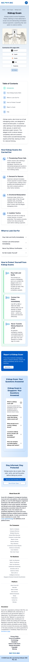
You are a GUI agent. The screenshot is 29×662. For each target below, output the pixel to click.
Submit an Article (14, 570)
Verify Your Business (14, 560)
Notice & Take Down (14, 643)
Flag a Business (14, 543)
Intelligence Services (14, 574)
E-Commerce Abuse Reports (14, 545)
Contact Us (14, 600)
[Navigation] (26, 2)
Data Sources (14, 591)
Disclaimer (4, 607)
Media (14, 595)
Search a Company (14, 529)
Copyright (14, 647)
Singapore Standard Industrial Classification (14, 577)
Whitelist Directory (14, 533)
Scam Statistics (14, 549)
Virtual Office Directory (14, 535)
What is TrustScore (14, 562)
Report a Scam (14, 539)
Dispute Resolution (14, 645)
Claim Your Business (14, 564)
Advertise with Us (14, 568)
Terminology (14, 640)
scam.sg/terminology (7, 518)
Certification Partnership (14, 566)
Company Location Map (14, 537)
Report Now (8, 367)
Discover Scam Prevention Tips (13, 479)
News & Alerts (14, 589)
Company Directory (14, 531)
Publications (14, 597)
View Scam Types (14, 552)
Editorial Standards (14, 593)
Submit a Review (14, 541)
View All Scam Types (13, 483)
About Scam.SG (14, 585)
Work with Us (14, 572)
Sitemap (14, 602)
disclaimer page (5, 631)
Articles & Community (14, 547)
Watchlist (14, 587)
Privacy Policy (15, 636)
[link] (18, 9)
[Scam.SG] (7, 3)
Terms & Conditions (14, 638)
